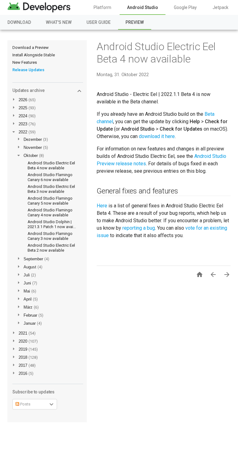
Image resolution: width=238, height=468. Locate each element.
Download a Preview (30, 47)
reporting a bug (138, 228)
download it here (157, 136)
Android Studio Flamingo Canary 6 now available (50, 177)
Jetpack (220, 7)
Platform (102, 7)
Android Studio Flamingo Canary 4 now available (50, 212)
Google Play (185, 7)
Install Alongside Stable (33, 55)
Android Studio (142, 7)
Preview (135, 22)
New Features (24, 62)
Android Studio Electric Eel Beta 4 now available (51, 165)
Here (102, 206)
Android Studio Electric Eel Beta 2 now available (51, 248)
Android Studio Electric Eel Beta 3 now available (51, 189)
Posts (24, 404)
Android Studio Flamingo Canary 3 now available (50, 236)
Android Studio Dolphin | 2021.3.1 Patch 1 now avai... (52, 224)
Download (19, 22)
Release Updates (28, 69)
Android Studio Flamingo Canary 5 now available (50, 201)
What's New (59, 22)
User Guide (98, 22)
